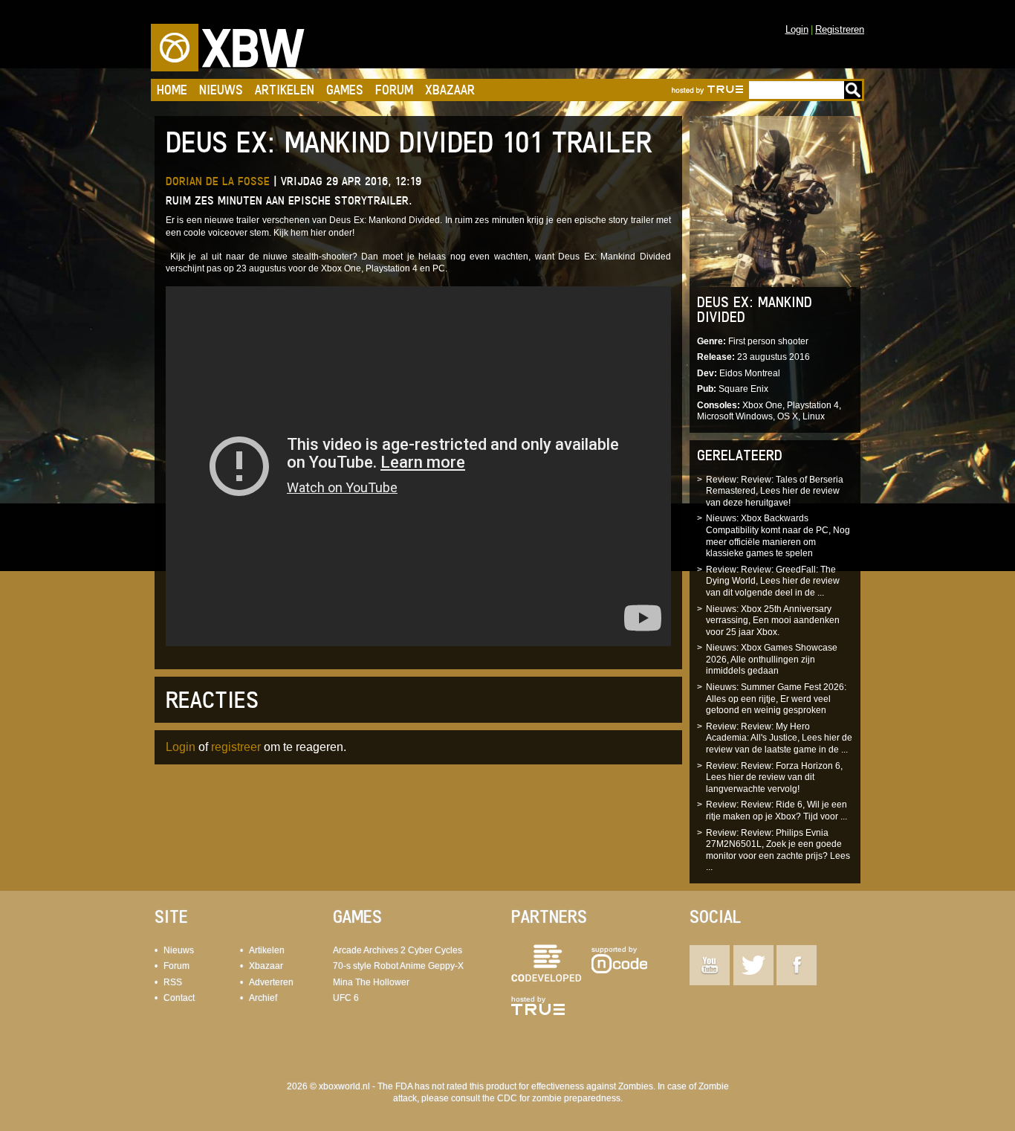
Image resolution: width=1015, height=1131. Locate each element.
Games (344, 89)
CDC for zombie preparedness (558, 1098)
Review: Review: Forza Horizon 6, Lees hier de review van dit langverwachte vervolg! (774, 777)
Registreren (839, 29)
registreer (236, 747)
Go (853, 90)
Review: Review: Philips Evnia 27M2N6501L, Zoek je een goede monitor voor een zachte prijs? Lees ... (778, 850)
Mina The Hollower (371, 982)
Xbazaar (450, 89)
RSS (172, 982)
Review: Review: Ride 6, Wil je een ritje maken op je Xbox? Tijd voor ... (776, 810)
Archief (263, 998)
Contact (179, 998)
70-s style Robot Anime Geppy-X (398, 966)
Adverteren (271, 982)
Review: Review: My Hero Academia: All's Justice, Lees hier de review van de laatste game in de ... (779, 738)
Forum (394, 89)
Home (172, 89)
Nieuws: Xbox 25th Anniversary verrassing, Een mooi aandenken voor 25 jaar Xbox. (773, 620)
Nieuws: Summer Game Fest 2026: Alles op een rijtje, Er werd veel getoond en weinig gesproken (776, 698)
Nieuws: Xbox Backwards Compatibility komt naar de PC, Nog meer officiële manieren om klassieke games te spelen (778, 535)
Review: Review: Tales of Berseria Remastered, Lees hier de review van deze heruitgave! (774, 491)
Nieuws (221, 89)
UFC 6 (346, 998)
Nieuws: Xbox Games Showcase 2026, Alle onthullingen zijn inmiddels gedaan (771, 659)
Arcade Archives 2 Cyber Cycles (397, 950)
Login (796, 29)
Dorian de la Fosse (218, 181)
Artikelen (284, 89)
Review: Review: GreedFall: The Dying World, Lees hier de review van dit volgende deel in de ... (773, 581)
